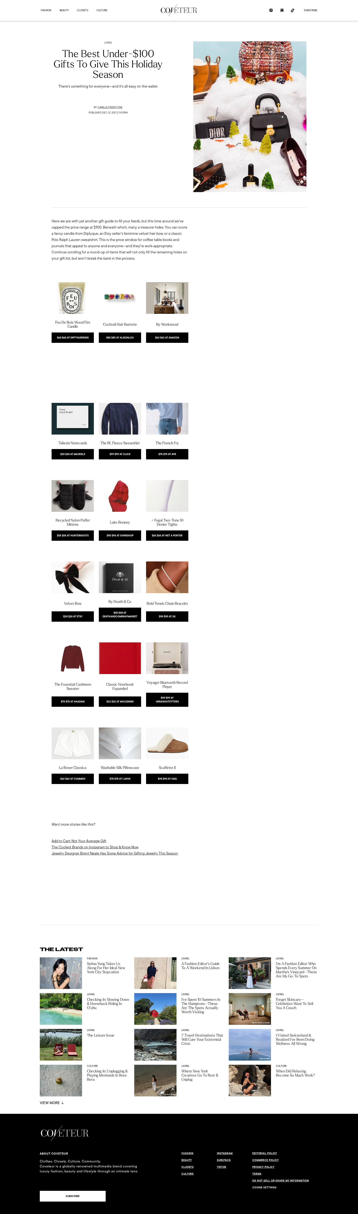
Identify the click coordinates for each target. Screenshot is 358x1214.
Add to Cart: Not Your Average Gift (79, 840)
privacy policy (263, 1167)
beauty (64, 10)
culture (102, 10)
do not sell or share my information (280, 1181)
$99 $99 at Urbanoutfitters (167, 699)
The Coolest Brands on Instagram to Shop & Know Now (95, 847)
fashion (46, 10)
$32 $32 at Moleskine (120, 701)
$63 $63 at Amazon (167, 338)
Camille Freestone (109, 107)
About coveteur (54, 1153)
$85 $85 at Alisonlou (120, 338)
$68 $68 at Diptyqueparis (73, 338)
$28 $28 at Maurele (72, 454)
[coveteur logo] (179, 10)
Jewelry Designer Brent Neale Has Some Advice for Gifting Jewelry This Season (115, 853)
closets (82, 10)
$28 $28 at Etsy (72, 616)
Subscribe (310, 10)
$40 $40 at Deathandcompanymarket (120, 614)
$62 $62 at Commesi (72, 779)
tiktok (221, 1167)
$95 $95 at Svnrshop (120, 535)
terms (256, 1174)
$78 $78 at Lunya (120, 779)
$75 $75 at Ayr (167, 454)
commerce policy (265, 1160)
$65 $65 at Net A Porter (167, 535)
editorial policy (264, 1153)
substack (224, 1160)
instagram (225, 1153)
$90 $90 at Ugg (167, 779)
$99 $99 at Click (120, 454)
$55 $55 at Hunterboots (73, 535)
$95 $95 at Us (167, 616)
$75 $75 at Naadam (73, 701)
